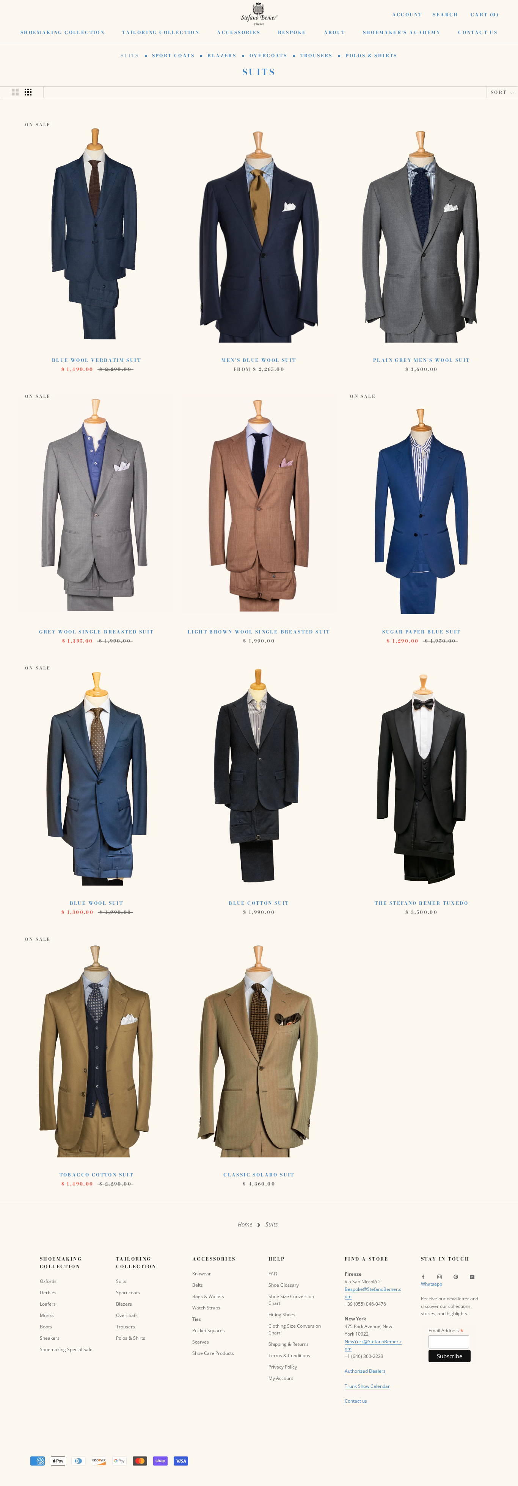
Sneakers (50, 1338)
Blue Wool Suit (97, 903)
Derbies (48, 1292)
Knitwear (201, 1273)
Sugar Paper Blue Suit (421, 631)
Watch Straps (206, 1308)
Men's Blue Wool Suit (258, 360)
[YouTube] (472, 1276)
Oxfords (48, 1281)
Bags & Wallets (208, 1296)
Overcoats (269, 55)
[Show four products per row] (28, 92)
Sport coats (174, 55)
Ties (196, 1319)
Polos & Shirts (371, 55)
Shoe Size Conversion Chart (291, 1299)
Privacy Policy (282, 1367)
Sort (500, 92)
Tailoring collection (160, 32)
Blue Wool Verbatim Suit (96, 360)
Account (407, 14)
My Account (280, 1378)
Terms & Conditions (289, 1355)
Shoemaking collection (62, 32)
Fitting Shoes (281, 1314)
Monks (47, 1315)
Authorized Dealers (365, 1371)
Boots (46, 1326)
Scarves (200, 1342)
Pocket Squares (208, 1330)
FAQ (272, 1273)
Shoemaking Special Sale (66, 1349)
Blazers (222, 55)
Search (445, 14)
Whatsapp (431, 1284)
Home (245, 1224)
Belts (197, 1285)
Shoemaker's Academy (402, 32)
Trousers (317, 55)
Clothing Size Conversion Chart (294, 1329)
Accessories (238, 32)
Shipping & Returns (288, 1344)
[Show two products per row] (15, 92)
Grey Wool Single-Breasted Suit (96, 631)
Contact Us (478, 32)
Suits (131, 55)
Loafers (48, 1304)
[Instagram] (439, 1276)
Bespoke (292, 32)
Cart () (485, 14)
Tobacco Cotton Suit (97, 1174)
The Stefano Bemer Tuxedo (421, 903)
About (334, 32)
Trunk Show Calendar (367, 1386)
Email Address (446, 1330)
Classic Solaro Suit (259, 1174)
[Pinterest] (456, 1276)
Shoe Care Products (213, 1353)
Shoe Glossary (283, 1285)
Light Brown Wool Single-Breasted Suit (259, 631)
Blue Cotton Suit (259, 903)
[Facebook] (423, 1276)
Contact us (356, 1401)
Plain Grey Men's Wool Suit (421, 360)
